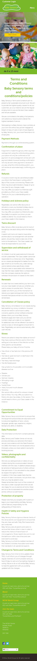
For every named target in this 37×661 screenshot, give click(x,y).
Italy (7, 649)
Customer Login (9, 2)
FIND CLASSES (12, 35)
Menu (32, 8)
